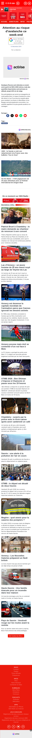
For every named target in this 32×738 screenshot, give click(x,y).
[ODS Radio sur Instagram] (23, 726)
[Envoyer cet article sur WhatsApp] (20, 116)
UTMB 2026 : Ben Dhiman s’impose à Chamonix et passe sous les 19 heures (13, 380)
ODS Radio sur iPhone (16, 707)
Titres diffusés (16, 673)
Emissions (16, 692)
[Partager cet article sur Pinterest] (16, 116)
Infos (22, 21)
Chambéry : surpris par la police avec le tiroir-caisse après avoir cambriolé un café (15, 419)
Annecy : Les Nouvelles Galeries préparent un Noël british (14, 558)
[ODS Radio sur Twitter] (13, 726)
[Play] (2, 9)
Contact (16, 669)
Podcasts (16, 699)
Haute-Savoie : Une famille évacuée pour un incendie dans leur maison (14, 590)
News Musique (16, 682)
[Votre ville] (18, 3)
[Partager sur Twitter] (12, 116)
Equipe (16, 671)
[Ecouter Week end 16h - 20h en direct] (16, 200)
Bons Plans (13, 21)
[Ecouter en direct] (29, 3)
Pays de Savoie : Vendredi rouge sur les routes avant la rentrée (15, 622)
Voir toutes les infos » (16, 636)
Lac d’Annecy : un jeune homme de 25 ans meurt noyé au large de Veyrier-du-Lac (15, 267)
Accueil (4, 21)
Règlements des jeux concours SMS (16, 718)
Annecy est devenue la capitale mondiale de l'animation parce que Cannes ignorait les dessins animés (15, 307)
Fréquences (16, 675)
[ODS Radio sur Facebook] (9, 726)
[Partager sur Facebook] (7, 116)
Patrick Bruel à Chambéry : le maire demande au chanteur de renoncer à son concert (15, 228)
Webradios (16, 701)
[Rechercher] (25, 3)
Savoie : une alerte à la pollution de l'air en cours (13, 454)
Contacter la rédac (16, 684)
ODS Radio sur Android (16, 709)
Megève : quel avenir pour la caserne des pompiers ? (15, 518)
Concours (16, 694)
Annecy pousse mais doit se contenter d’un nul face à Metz (15, 346)
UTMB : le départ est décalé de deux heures (14, 484)
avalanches (4, 123)
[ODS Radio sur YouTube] (18, 726)
